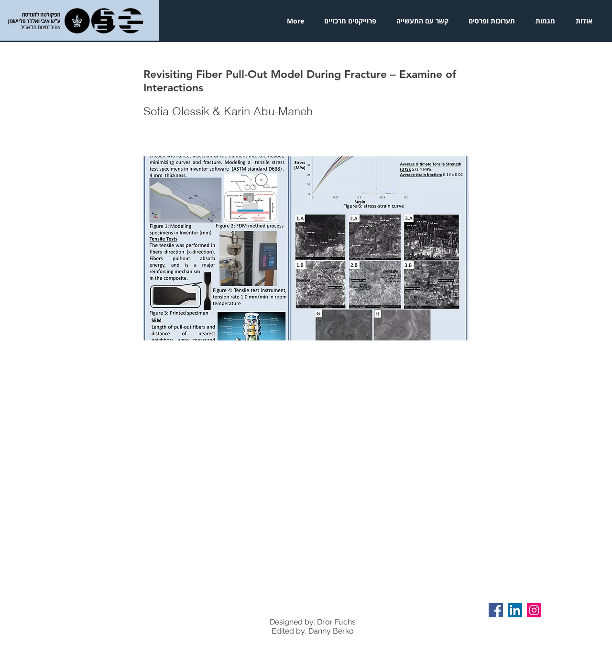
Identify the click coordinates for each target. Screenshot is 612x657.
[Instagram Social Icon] (534, 610)
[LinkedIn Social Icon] (515, 610)
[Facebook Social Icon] (496, 610)
